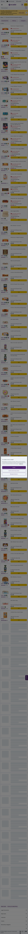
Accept (14, 467)
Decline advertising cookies (14, 470)
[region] (14, 467)
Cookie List (21, 463)
